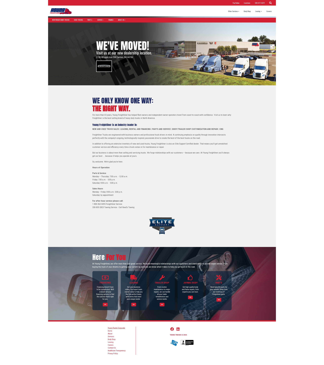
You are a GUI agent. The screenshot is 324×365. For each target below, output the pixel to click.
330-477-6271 (260, 3)
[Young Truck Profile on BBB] (187, 343)
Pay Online (236, 3)
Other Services (233, 11)
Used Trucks (78, 20)
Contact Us (112, 348)
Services (111, 336)
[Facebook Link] (172, 329)
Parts (89, 20)
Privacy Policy (113, 353)
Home (110, 331)
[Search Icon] (270, 2)
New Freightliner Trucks (60, 20)
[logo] (61, 11)
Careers (269, 11)
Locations (247, 3)
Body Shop (247, 11)
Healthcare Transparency (117, 351)
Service (100, 20)
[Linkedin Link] (178, 329)
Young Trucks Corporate (116, 328)
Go (105, 304)
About (110, 334)
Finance (110, 20)
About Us (121, 20)
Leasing (257, 11)
